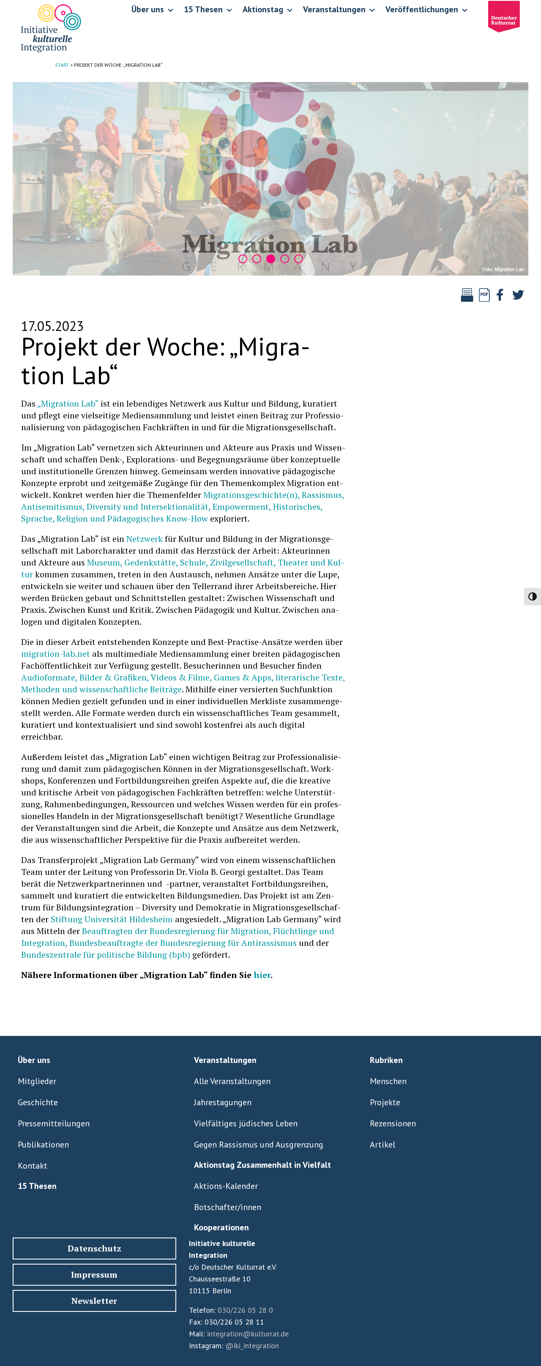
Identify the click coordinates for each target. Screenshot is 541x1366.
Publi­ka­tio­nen (43, 1144)
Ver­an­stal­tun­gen (225, 1060)
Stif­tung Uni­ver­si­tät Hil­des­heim (112, 919)
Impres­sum (94, 1274)
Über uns (34, 1060)
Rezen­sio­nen (393, 1123)
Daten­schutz (94, 1248)
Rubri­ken (386, 1060)
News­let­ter (94, 1300)
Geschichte (38, 1102)
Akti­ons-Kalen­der (226, 1185)
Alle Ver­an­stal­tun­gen (232, 1081)
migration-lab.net (55, 653)
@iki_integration (252, 1345)
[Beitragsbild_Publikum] (270, 179)
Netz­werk (144, 538)
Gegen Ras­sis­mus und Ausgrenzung (258, 1144)
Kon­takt (32, 1165)
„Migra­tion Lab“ (67, 403)
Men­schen (388, 1081)
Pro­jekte (385, 1102)
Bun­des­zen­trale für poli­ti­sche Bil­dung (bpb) (105, 954)
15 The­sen (37, 1185)
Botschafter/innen (227, 1207)
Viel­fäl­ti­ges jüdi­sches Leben (246, 1123)
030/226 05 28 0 (245, 1310)
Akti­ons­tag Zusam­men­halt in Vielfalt (262, 1164)
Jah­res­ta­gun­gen (222, 1102)
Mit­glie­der (37, 1081)
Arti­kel (382, 1144)
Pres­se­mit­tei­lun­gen (54, 1123)
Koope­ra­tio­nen (221, 1227)
